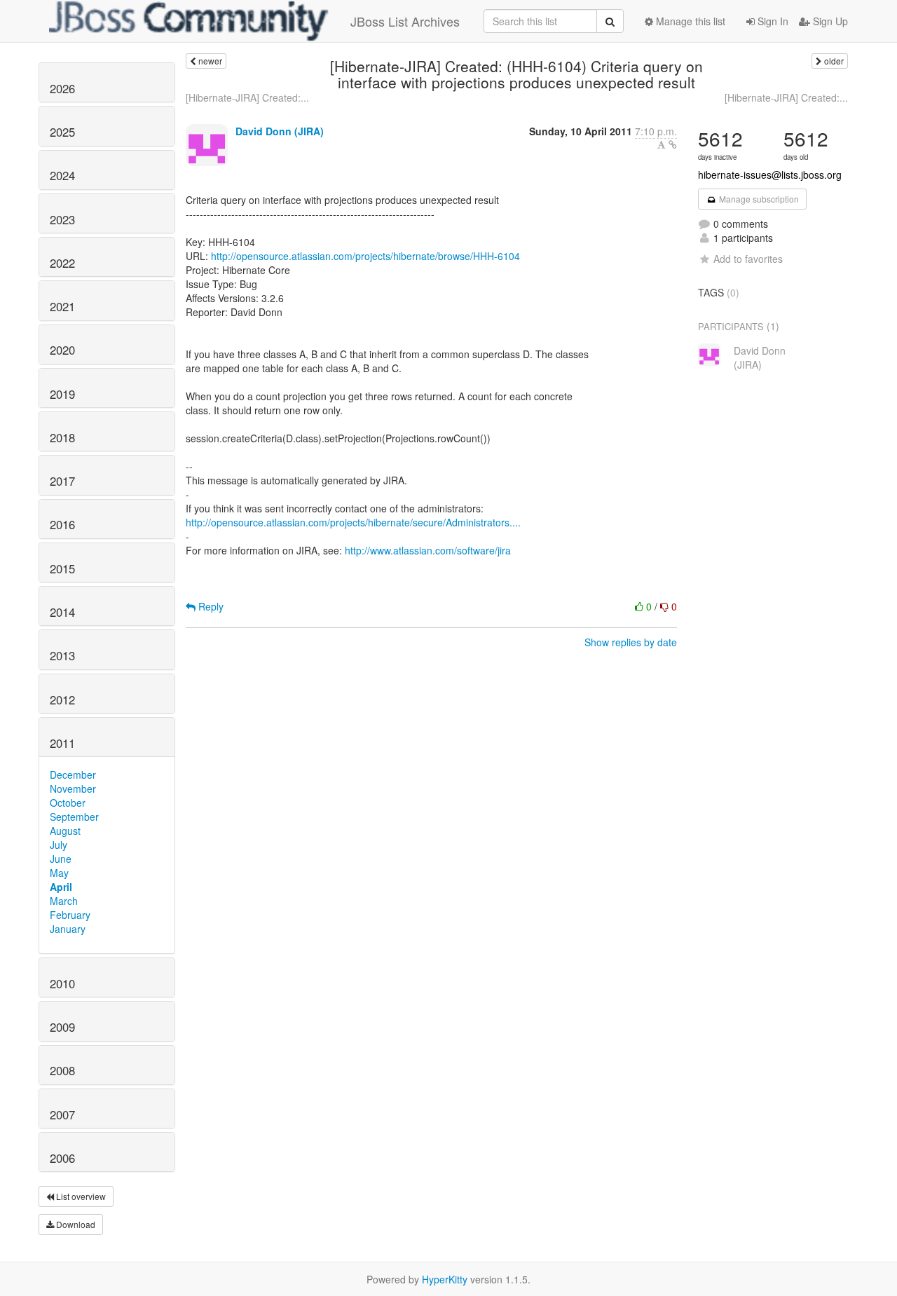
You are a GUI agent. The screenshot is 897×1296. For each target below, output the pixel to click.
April (61, 887)
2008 (62, 1070)
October (67, 803)
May (59, 873)
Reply (210, 606)
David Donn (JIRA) (279, 131)
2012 (62, 699)
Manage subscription (758, 199)
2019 (62, 394)
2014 (62, 611)
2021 (62, 306)
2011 (62, 743)
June (60, 859)
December (73, 775)
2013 (62, 655)
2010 (62, 983)
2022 (62, 262)
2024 (62, 175)
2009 (62, 1026)
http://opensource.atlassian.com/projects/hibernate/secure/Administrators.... (353, 522)
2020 (62, 349)
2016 (62, 524)
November (73, 789)
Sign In (771, 21)
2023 (62, 219)
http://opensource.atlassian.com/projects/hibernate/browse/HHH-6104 (365, 256)
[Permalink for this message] (673, 144)
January (67, 929)
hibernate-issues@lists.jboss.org (770, 175)
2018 (62, 437)
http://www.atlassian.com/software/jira (428, 550)
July (58, 845)
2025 (62, 131)
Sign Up (829, 21)
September (74, 817)
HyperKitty (444, 1279)
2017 (62, 480)
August (65, 831)
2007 (62, 1114)
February (70, 915)
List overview (80, 1196)
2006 (62, 1158)
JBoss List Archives (405, 21)
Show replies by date (630, 642)
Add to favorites (748, 259)
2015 (62, 568)
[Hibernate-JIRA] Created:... (247, 97)
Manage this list (689, 21)
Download (74, 1224)
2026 (62, 88)
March (64, 901)
